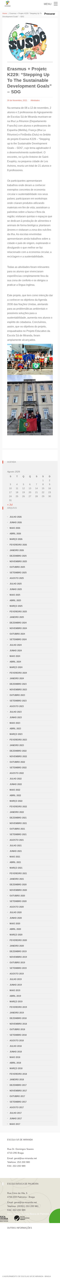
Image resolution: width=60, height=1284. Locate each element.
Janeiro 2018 (17, 1079)
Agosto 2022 (17, 773)
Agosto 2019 (17, 974)
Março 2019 (16, 1001)
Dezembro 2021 (18, 818)
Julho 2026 (16, 517)
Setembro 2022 (18, 767)
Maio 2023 (15, 723)
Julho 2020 (16, 912)
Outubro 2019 (17, 962)
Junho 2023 (16, 717)
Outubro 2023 (17, 695)
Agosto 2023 (17, 706)
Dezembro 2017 (18, 1085)
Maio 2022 (15, 790)
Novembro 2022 (18, 756)
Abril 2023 (15, 728)
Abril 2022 (15, 795)
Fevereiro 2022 (18, 806)
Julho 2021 (16, 845)
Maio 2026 (15, 528)
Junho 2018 (16, 1052)
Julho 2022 (16, 779)
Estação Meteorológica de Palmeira (25, 1253)
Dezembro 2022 (18, 751)
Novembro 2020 (18, 890)
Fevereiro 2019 (18, 1007)
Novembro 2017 (18, 1090)
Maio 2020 (15, 923)
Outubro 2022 (17, 762)
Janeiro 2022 (17, 812)
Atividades (35, 100)
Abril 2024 (15, 662)
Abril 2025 (15, 600)
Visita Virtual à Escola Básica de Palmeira (28, 1214)
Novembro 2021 (18, 823)
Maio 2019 (15, 990)
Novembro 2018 (18, 1024)
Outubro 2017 (17, 1096)
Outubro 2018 (17, 1029)
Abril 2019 (15, 996)
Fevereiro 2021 (18, 873)
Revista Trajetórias (16, 1242)
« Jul (10, 504)
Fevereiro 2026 (18, 545)
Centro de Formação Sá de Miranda (25, 1237)
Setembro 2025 (18, 572)
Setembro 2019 (18, 968)
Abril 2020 (15, 929)
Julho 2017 (16, 1113)
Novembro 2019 (18, 957)
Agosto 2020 (17, 907)
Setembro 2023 (18, 701)
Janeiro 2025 (17, 617)
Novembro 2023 (18, 689)
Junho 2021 (16, 851)
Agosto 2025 (17, 578)
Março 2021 (16, 868)
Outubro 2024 (17, 634)
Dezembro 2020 (18, 884)
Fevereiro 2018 (18, 1074)
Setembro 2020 (18, 901)
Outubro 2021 (17, 829)
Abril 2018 (15, 1063)
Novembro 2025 (18, 561)
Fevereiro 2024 (18, 673)
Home (4, 13)
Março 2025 (16, 606)
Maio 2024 (15, 656)
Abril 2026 (15, 533)
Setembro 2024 (18, 639)
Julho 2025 (16, 584)
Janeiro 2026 (17, 550)
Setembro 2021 (18, 834)
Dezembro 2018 (18, 1018)
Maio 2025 (15, 595)
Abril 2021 (15, 862)
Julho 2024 (16, 645)
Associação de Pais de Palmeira (23, 1259)
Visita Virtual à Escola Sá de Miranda (25, 1169)
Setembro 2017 (18, 1102)
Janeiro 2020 (17, 946)
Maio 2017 (15, 1124)
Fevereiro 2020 (18, 940)
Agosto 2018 (17, 1040)
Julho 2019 (16, 979)
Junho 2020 (16, 918)
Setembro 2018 (18, 1035)
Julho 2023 (16, 712)
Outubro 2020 (17, 896)
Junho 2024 (16, 650)
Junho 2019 (16, 985)
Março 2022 (16, 801)
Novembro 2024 (18, 628)
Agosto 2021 (17, 840)
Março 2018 (16, 1068)
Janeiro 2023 (17, 745)
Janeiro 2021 (17, 879)
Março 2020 (16, 935)
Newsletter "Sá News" (18, 1248)
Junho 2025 (16, 589)
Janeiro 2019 (17, 1013)
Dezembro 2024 (18, 623)
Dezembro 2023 (18, 684)
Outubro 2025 (17, 567)
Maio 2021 (15, 857)
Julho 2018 (16, 1046)
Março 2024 (16, 667)
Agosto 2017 (17, 1107)
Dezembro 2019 (18, 951)
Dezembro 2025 (18, 556)
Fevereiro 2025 (18, 611)
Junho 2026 (16, 522)
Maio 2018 (15, 1057)
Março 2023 (16, 734)
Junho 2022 (16, 784)
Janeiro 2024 (17, 678)
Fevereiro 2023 (18, 740)
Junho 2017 (16, 1118)
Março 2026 (16, 539)
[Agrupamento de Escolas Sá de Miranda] (7, 3)
